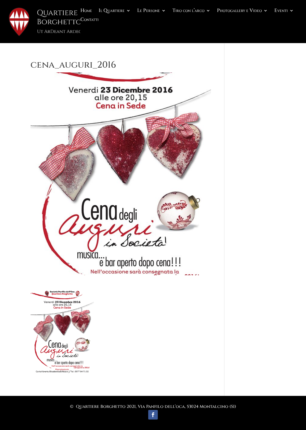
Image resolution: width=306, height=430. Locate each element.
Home (86, 11)
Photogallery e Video (239, 11)
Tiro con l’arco (188, 11)
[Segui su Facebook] (153, 415)
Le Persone (148, 11)
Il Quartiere (112, 11)
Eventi (281, 11)
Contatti (89, 20)
